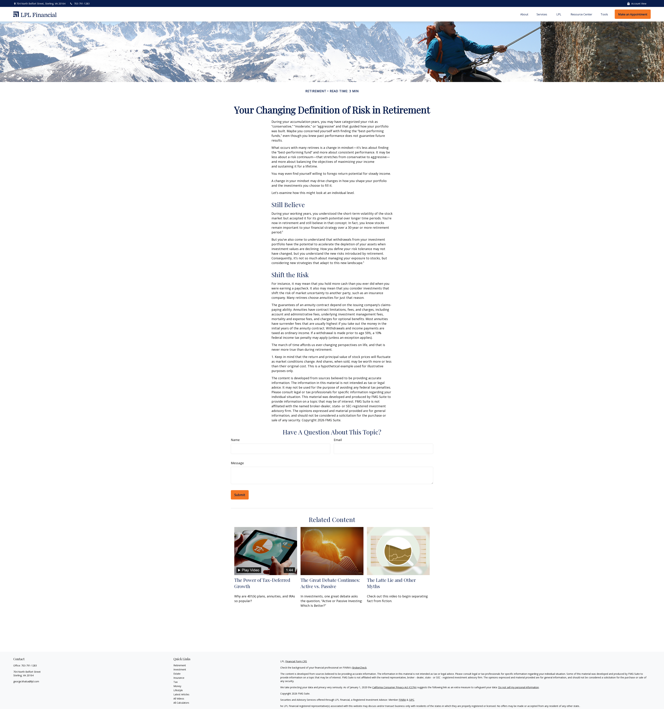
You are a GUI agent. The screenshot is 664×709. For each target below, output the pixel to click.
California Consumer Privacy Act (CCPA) (394, 687)
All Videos (178, 698)
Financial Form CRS (296, 661)
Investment (179, 669)
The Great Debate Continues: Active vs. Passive (330, 583)
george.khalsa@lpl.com (26, 681)
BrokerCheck (359, 667)
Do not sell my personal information (518, 687)
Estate (177, 673)
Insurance (178, 677)
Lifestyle (178, 690)
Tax (175, 682)
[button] (524, 14)
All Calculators (181, 702)
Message (237, 463)
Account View (638, 3)
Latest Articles (181, 694)
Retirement (179, 665)
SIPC (411, 699)
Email (338, 440)
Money (177, 686)
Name (235, 440)
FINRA (402, 699)
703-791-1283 (82, 3)
